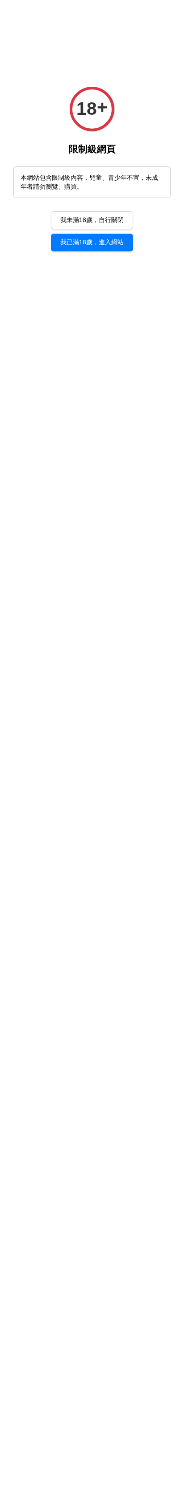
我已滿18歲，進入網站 (92, 242)
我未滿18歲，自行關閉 (92, 219)
